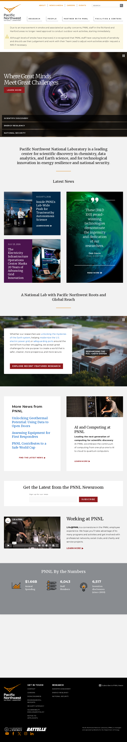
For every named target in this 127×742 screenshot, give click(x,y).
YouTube (7, 733)
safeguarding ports (43, 341)
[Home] (12, 12)
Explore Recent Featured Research (36, 366)
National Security (60, 696)
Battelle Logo (37, 729)
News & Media (56, 5)
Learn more (14, 90)
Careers (71, 5)
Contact (31, 689)
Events (82, 5)
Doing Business (34, 696)
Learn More (74, 548)
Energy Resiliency (60, 692)
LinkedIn (31, 733)
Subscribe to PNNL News (112, 685)
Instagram (25, 733)
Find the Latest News (31, 458)
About (42, 5)
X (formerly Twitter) (19, 733)
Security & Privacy (35, 706)
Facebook (13, 733)
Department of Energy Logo (13, 729)
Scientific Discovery (61, 689)
